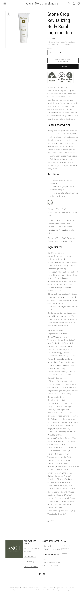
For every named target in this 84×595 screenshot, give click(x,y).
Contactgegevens (67, 590)
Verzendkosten (71, 42)
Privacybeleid (69, 588)
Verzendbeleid (36, 590)
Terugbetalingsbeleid (56, 588)
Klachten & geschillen (65, 547)
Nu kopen (63, 67)
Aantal (49, 48)
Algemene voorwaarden (21, 590)
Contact (64, 554)
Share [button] (52, 521)
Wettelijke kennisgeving (51, 590)
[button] (4, 3)
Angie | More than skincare (24, 588)
